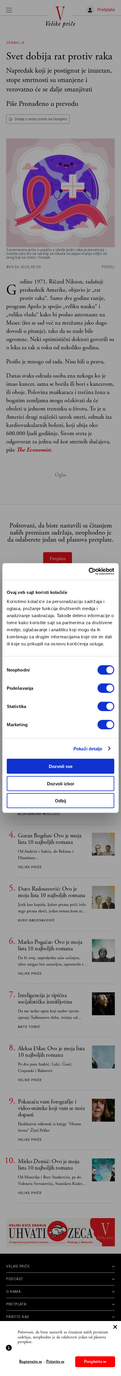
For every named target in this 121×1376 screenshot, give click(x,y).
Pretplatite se (95, 1361)
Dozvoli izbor (60, 783)
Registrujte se (30, 1361)
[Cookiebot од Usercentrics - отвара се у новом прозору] (88, 571)
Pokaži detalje (87, 748)
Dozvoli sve (61, 766)
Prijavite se (55, 1361)
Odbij (60, 800)
